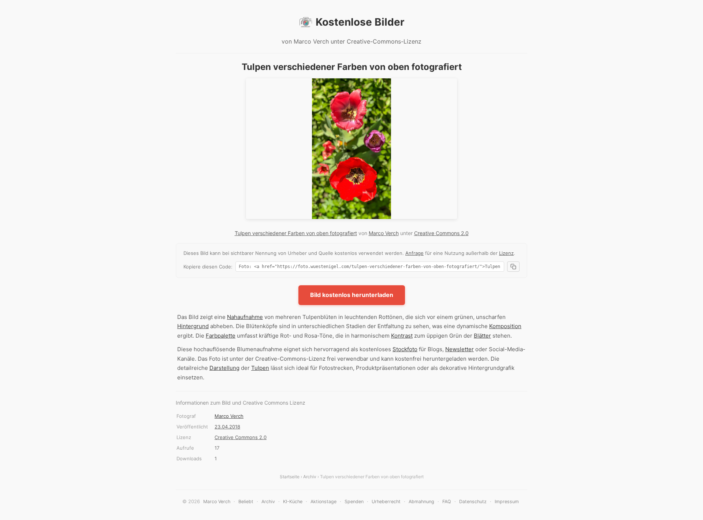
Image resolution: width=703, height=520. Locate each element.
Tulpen (260, 367)
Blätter (482, 335)
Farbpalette (220, 335)
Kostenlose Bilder (360, 22)
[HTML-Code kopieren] (513, 266)
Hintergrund (193, 326)
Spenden (354, 501)
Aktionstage (323, 501)
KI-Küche (292, 501)
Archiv (309, 476)
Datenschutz (473, 501)
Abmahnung (421, 501)
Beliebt (245, 501)
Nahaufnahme (245, 316)
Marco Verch (384, 233)
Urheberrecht (386, 501)
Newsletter (459, 349)
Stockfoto (405, 349)
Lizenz (506, 253)
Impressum (507, 501)
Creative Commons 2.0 (441, 233)
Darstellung (224, 367)
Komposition (505, 326)
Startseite (290, 476)
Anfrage (414, 253)
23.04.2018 (227, 427)
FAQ (446, 501)
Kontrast (402, 335)
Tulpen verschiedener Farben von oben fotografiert (296, 233)
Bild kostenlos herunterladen (351, 294)
